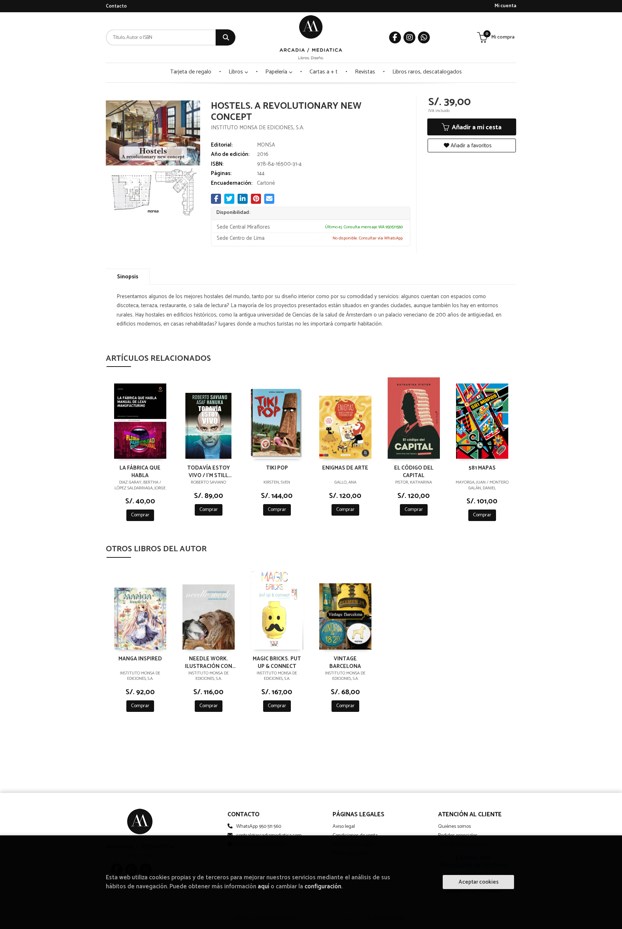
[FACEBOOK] (395, 38)
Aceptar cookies (479, 882)
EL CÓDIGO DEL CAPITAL (413, 471)
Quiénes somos (454, 826)
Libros (236, 72)
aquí (263, 887)
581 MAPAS (482, 468)
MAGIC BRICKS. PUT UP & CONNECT (277, 662)
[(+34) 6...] (424, 38)
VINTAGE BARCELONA (345, 662)
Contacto (116, 6)
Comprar (140, 515)
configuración (323, 887)
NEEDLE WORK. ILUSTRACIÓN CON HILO (208, 662)
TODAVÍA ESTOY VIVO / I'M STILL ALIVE (208, 471)
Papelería (277, 72)
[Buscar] (225, 38)
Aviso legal (344, 826)
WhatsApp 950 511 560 (258, 826)
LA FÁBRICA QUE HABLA (140, 471)
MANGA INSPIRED (140, 659)
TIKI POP (277, 468)
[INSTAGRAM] (409, 38)
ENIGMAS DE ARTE (345, 468)
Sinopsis (127, 276)
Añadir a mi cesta (475, 127)
